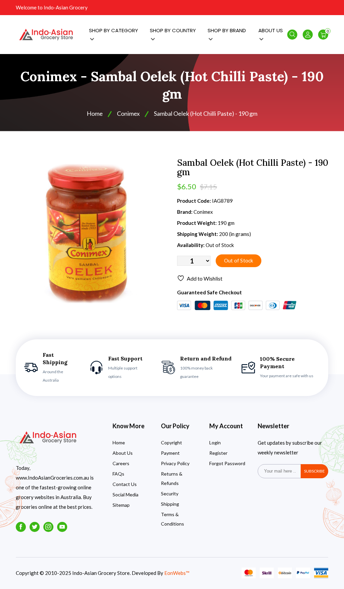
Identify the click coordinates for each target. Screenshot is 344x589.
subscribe (314, 471)
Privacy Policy (175, 463)
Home (95, 113)
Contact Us (125, 484)
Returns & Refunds (171, 478)
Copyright (171, 442)
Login (215, 442)
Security (169, 493)
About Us (123, 453)
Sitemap (121, 505)
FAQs (118, 474)
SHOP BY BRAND (227, 30)
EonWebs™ (176, 573)
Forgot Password (227, 463)
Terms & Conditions (172, 519)
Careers (121, 463)
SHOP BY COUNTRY (173, 30)
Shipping (170, 504)
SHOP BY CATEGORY (113, 30)
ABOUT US (270, 30)
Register (218, 453)
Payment (170, 453)
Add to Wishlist (204, 278)
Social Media (125, 494)
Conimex (128, 113)
